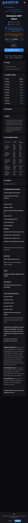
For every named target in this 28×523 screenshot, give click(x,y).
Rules (11, 55)
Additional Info (19, 57)
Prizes (16, 55)
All (6, 55)
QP (7, 57)
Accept (17, 520)
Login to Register (14, 50)
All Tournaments (10, 7)
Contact (12, 57)
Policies (21, 55)
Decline (10, 520)
